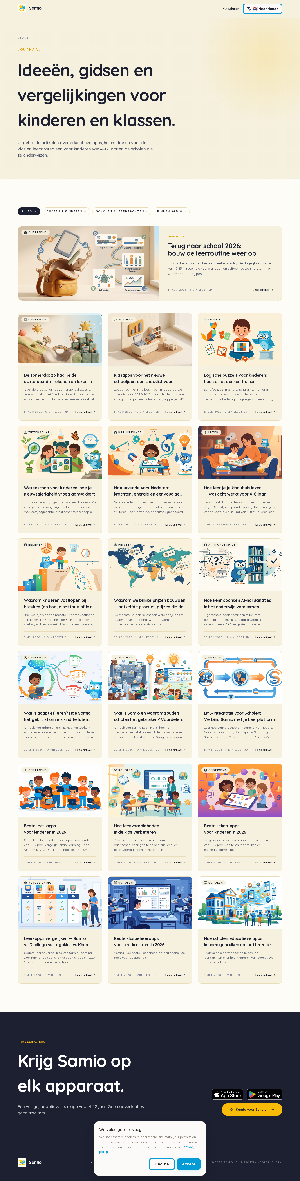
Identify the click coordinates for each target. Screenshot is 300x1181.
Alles (29, 211)
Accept (188, 1164)
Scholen (233, 9)
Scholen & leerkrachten (122, 211)
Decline (162, 1164)
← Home (23, 38)
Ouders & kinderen (66, 211)
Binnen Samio (171, 211)
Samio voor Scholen (252, 1109)
